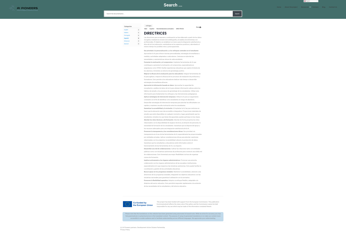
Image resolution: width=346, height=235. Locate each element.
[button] (198, 27)
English (308, 1)
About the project (291, 7)
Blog (323, 7)
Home (279, 7)
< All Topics (148, 25)
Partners (315, 7)
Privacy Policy (125, 230)
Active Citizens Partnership (156, 227)
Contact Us (333, 7)
